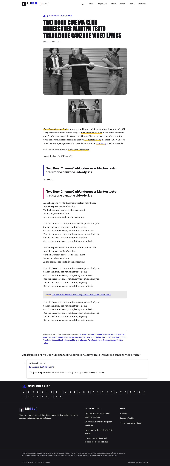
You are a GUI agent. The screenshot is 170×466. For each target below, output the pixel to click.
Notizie (131, 4)
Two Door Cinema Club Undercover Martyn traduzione (65, 340)
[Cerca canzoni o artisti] (82, 4)
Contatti (123, 413)
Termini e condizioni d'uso (130, 423)
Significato (102, 4)
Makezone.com (142, 462)
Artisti (122, 4)
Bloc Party (101, 143)
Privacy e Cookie (127, 418)
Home (91, 4)
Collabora (142, 4)
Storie (113, 4)
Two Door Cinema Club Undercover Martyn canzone (100, 334)
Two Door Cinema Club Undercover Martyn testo (106, 337)
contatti (114, 455)
